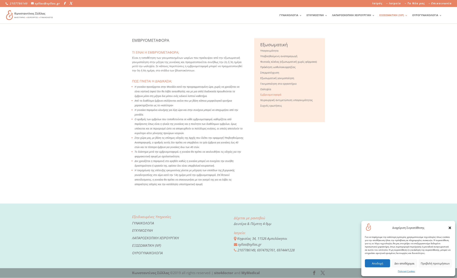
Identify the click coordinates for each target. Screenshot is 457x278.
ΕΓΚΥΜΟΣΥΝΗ (315, 15)
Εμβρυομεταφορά (270, 94)
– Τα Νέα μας (415, 3)
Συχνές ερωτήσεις (271, 105)
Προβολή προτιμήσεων (435, 263)
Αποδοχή (377, 263)
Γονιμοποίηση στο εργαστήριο (278, 83)
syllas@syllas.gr (250, 244)
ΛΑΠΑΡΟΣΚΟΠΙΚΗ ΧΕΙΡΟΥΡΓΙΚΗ (351, 15)
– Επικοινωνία (440, 3)
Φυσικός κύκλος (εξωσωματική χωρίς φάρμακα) (288, 61)
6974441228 (286, 250)
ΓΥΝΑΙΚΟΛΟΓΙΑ (288, 15)
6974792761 (266, 250)
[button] (450, 228)
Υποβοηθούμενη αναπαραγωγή (278, 56)
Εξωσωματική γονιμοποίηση (277, 78)
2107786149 (246, 250)
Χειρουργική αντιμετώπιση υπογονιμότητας (286, 100)
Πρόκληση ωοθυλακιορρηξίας (278, 67)
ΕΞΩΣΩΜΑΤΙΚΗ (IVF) (391, 15)
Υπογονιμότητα (269, 50)
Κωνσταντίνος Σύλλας (150, 273)
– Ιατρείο (393, 3)
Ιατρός (377, 3)
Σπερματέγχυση (269, 72)
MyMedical (250, 273)
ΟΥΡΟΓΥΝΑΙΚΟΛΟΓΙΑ (425, 15)
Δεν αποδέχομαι (405, 263)
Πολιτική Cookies (406, 271)
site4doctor (223, 273)
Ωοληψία (265, 89)
